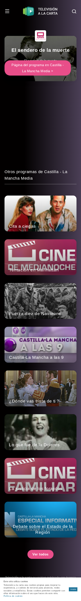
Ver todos (40, 554)
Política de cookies (13, 596)
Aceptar (73, 589)
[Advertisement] (40, 128)
